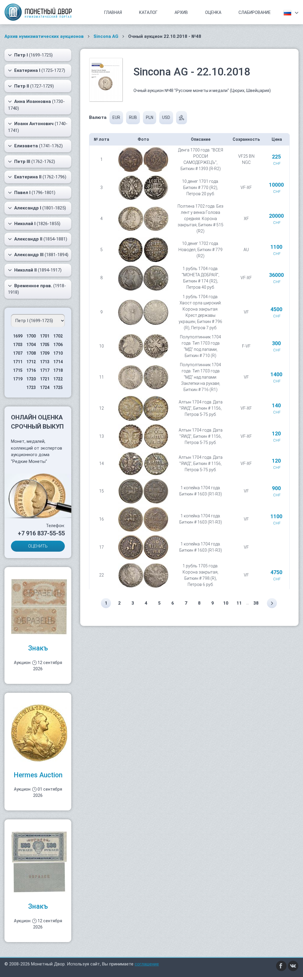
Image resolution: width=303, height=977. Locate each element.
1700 (31, 336)
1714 (58, 361)
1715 (17, 370)
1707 (17, 353)
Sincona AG (106, 36)
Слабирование (254, 12)
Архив (181, 12)
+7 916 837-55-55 (41, 533)
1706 (58, 344)
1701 (44, 336)
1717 (44, 370)
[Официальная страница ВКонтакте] (293, 965)
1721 (44, 379)
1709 (44, 353)
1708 (31, 353)
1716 (31, 370)
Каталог (148, 12)
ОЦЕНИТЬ (38, 546)
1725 (58, 387)
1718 (58, 370)
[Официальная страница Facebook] (281, 965)
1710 (58, 353)
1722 (58, 379)
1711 (17, 361)
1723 (31, 387)
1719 (17, 379)
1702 (58, 336)
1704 (31, 344)
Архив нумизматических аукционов (44, 36)
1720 (31, 379)
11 (239, 603)
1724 (44, 387)
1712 (31, 361)
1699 (17, 336)
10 (225, 603)
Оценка (213, 12)
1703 (17, 344)
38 (256, 603)
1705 (44, 344)
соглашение (147, 964)
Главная (113, 12)
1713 (44, 361)
